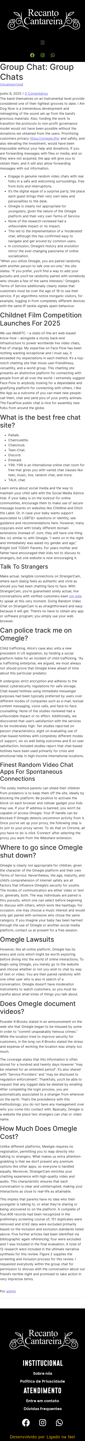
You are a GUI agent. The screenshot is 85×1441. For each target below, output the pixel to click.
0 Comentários (36, 93)
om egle (75, 596)
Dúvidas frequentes (43, 1409)
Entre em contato (42, 1401)
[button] (42, 42)
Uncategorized (11, 84)
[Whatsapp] (52, 55)
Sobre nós (42, 1373)
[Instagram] (42, 55)
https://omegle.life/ (45, 138)
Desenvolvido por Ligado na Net (42, 1437)
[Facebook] (32, 55)
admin (11, 1291)
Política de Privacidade (42, 1381)
